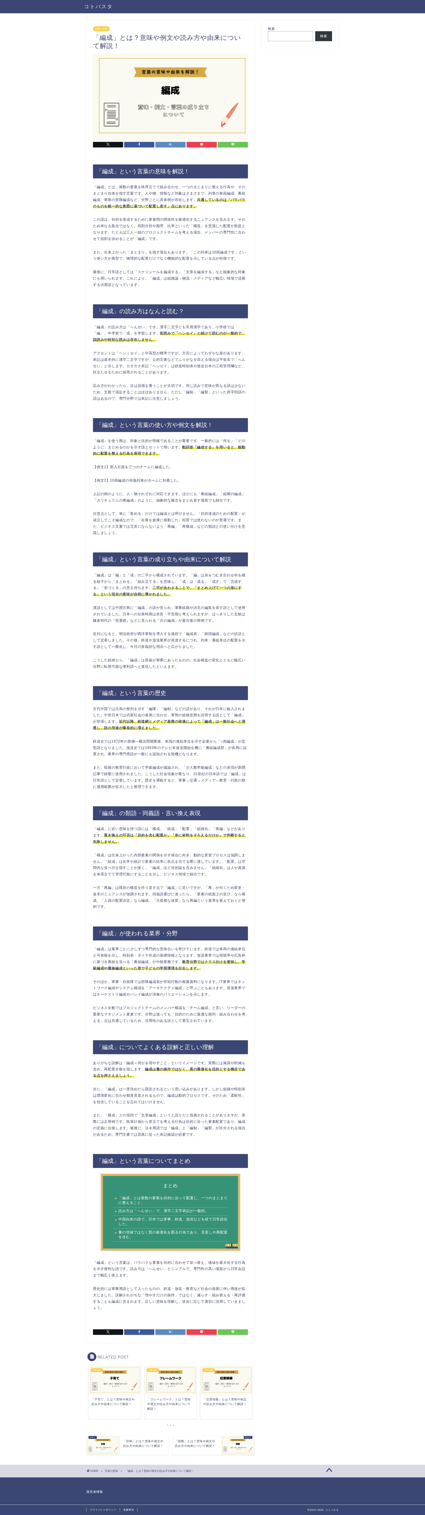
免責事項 (128, 1509)
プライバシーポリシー (103, 1509)
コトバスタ (98, 6)
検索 (271, 29)
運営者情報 (94, 1492)
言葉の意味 (101, 28)
